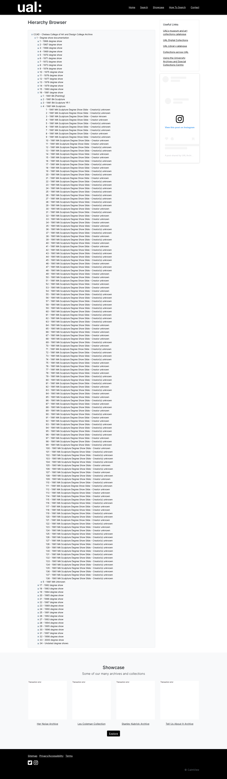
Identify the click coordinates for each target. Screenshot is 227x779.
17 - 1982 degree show (51, 585)
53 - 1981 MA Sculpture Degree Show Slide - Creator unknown (77, 287)
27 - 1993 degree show (51, 619)
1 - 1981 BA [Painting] (54, 96)
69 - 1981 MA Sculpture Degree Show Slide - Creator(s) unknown (79, 342)
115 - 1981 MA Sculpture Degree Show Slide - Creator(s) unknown (79, 499)
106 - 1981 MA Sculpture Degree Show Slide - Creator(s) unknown (79, 469)
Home (132, 7)
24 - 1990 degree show (51, 609)
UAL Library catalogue (175, 46)
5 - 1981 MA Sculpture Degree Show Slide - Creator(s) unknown (78, 123)
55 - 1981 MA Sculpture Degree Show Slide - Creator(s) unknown (79, 294)
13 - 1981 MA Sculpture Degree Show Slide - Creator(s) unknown (78, 150)
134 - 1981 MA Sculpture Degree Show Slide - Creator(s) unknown (79, 564)
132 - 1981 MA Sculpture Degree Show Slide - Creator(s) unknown (79, 557)
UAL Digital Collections (175, 40)
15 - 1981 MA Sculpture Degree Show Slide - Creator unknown (77, 157)
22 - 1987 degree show (51, 602)
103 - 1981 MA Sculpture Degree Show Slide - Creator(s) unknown (79, 458)
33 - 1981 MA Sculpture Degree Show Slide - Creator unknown (77, 219)
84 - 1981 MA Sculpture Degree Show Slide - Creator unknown (77, 393)
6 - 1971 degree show (51, 58)
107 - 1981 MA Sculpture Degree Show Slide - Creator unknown (78, 472)
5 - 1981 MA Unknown (54, 581)
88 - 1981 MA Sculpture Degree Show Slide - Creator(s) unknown (79, 407)
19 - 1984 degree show (51, 592)
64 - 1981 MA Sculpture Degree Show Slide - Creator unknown (77, 325)
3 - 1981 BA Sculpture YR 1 (56, 102)
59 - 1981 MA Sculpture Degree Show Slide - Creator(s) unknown (79, 308)
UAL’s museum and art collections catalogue (175, 32)
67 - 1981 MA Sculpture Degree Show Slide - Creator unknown (77, 335)
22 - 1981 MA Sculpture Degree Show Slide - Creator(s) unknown (78, 181)
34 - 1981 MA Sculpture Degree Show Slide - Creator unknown (77, 222)
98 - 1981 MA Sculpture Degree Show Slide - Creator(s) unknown (79, 441)
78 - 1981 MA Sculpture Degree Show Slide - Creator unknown (77, 373)
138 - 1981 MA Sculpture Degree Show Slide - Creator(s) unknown (79, 578)
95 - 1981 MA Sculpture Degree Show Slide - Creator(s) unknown (79, 431)
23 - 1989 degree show (51, 605)
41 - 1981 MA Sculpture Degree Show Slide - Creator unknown (77, 246)
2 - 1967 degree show (51, 44)
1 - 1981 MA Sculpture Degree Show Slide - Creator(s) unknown (78, 109)
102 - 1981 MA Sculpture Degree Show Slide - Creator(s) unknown (79, 455)
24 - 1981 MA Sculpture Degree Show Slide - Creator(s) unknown (79, 188)
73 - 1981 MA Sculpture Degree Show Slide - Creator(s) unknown (79, 355)
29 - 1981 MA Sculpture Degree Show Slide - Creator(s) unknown (79, 205)
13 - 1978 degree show (51, 82)
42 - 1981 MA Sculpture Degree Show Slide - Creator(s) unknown (79, 250)
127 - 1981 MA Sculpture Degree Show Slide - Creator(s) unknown (79, 540)
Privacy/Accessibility (51, 755)
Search (144, 7)
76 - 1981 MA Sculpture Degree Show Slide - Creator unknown (77, 366)
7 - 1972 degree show (51, 61)
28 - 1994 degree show (51, 622)
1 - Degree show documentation (53, 37)
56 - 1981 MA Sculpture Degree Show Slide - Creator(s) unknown (79, 297)
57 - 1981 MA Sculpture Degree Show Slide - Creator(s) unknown (79, 301)
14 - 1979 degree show (51, 85)
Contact (195, 7)
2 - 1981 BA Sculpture (54, 99)
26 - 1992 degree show (51, 616)
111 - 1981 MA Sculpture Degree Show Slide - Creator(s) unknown (79, 485)
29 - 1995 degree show (51, 626)
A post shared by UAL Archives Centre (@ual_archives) (192, 155)
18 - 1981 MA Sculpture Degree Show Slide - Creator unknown (77, 167)
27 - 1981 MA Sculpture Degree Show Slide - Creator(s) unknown (78, 198)
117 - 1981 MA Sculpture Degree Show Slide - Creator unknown (78, 506)
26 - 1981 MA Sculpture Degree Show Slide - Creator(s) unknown (79, 195)
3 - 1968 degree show (51, 48)
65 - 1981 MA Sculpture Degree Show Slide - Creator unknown (77, 328)
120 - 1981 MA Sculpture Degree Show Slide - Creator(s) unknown (79, 516)
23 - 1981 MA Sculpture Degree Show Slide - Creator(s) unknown (79, 184)
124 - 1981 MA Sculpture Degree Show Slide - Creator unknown (78, 530)
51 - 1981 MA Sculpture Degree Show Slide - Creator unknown (77, 280)
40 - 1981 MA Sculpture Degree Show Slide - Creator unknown (77, 243)
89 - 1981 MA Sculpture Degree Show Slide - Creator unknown (77, 410)
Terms (69, 755)
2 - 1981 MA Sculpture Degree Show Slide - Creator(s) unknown (78, 113)
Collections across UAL (175, 52)
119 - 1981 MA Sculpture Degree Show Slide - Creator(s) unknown (79, 513)
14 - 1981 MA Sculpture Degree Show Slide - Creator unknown (77, 154)
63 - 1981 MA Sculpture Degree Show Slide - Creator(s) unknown (79, 321)
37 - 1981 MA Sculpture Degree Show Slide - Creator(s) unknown (79, 232)
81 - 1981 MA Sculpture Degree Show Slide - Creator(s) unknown (78, 383)
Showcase (158, 7)
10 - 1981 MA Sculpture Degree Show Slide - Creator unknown (77, 140)
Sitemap (32, 755)
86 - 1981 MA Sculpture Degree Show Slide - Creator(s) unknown (79, 400)
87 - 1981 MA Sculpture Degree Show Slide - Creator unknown (77, 403)
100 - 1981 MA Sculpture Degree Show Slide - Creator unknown (78, 448)
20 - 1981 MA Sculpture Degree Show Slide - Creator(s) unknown (79, 174)
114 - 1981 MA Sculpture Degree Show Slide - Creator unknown (78, 496)
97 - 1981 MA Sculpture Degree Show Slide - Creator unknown (77, 438)
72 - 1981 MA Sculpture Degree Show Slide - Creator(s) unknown (78, 352)
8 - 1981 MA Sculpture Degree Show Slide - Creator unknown (77, 133)
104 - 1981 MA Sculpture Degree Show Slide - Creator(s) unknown (79, 462)
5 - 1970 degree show (51, 55)
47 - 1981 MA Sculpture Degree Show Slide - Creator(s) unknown (79, 267)
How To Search (177, 7)
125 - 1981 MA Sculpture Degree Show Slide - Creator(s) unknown (79, 533)
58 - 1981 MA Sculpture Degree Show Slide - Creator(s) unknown (79, 304)
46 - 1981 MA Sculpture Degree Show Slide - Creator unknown (77, 263)
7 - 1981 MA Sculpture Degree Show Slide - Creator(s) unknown (78, 130)
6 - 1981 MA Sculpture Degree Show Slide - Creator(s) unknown (78, 126)
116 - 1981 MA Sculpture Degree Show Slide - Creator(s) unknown (79, 503)
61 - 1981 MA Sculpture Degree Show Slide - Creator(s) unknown (78, 314)
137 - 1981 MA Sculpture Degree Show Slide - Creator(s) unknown (79, 574)
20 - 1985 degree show (51, 595)
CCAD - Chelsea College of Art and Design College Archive (63, 34)
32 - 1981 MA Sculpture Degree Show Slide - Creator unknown (77, 215)
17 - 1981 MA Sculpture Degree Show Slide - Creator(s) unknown (78, 164)
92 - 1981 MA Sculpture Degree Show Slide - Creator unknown (77, 421)
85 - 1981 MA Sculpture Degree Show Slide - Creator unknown (77, 397)
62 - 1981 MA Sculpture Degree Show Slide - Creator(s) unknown (79, 318)
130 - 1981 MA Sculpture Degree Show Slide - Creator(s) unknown (79, 551)
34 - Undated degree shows (54, 643)
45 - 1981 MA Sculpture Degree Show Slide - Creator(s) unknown (79, 260)
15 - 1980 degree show (51, 89)
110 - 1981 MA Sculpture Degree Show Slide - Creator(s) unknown (79, 482)
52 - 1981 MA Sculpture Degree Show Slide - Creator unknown (77, 284)
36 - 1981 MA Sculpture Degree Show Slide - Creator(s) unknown (79, 229)
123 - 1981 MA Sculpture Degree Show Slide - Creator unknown (78, 527)
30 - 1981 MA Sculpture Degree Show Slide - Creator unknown (77, 208)
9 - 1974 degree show (51, 68)
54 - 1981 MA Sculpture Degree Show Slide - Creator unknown (77, 291)
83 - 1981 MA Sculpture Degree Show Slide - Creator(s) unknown (79, 390)
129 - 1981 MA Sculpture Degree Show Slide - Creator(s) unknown (79, 547)
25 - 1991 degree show (51, 612)
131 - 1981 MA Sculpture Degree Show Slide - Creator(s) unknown (79, 554)
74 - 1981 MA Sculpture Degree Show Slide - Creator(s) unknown (78, 359)
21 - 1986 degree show (51, 599)
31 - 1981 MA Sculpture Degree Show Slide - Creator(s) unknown (78, 212)
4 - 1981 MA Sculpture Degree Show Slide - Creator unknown (77, 119)
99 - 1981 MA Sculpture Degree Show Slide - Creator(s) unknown (79, 444)
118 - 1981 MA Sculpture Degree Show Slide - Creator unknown (78, 510)
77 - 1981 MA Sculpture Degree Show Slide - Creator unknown (77, 369)
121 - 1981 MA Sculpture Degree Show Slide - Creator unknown (78, 520)
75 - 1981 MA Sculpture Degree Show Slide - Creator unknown (77, 362)
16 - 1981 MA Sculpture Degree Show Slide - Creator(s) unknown (78, 161)
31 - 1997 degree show (51, 633)
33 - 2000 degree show (52, 640)
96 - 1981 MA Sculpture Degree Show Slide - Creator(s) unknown (79, 434)
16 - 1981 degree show (51, 92)
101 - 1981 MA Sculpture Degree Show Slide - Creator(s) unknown (79, 451)
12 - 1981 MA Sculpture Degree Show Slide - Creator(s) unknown (78, 147)
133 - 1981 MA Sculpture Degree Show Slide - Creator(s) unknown (79, 561)
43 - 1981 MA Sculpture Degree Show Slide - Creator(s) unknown (79, 253)
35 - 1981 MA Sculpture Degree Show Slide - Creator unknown (77, 226)
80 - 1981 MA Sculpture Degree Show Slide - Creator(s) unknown (79, 380)
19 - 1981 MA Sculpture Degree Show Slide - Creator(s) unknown (78, 171)
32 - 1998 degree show (51, 636)
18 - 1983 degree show (51, 588)
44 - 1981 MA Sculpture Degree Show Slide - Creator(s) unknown (79, 256)
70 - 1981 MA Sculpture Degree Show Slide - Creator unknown (77, 345)
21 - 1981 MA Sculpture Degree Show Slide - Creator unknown (77, 178)
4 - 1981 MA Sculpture (54, 106)
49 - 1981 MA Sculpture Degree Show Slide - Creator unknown (77, 273)
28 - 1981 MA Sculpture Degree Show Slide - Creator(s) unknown (79, 202)
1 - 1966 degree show (51, 41)
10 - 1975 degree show (51, 72)
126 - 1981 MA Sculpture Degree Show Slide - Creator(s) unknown (79, 537)
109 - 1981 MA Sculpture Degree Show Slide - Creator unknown (78, 479)
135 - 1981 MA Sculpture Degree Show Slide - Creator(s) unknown (79, 568)
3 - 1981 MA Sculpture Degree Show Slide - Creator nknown (76, 116)
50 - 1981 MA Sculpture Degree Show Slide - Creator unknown (77, 277)
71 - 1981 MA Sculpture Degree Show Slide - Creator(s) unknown (78, 349)
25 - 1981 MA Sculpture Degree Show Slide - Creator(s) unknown (79, 191)
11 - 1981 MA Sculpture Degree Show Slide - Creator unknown (77, 143)
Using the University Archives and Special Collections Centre (174, 61)
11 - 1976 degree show (51, 75)
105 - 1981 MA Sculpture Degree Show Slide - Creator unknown (78, 465)
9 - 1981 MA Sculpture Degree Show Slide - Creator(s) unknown (78, 137)
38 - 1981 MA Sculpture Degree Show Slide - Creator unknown (77, 236)
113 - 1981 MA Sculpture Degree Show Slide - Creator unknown (78, 492)
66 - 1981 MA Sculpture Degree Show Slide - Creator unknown (77, 332)
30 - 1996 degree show (52, 629)
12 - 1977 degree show (51, 78)
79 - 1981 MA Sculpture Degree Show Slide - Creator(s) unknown (79, 376)
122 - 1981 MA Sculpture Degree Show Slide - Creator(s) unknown (79, 523)
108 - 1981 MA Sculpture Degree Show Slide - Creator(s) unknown (79, 475)
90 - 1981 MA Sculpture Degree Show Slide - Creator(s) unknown (79, 414)
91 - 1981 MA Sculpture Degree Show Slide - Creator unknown (77, 417)
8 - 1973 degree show (51, 65)
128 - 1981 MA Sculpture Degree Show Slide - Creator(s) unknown (79, 544)
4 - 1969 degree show (51, 51)
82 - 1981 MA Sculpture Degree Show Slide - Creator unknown (77, 386)
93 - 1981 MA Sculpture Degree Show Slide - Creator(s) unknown (79, 424)
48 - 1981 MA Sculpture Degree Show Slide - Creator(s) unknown (79, 270)
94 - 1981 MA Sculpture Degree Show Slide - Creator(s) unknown (79, 427)
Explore (113, 733)
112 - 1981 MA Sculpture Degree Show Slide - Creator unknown (78, 489)
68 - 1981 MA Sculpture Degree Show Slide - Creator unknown (77, 338)
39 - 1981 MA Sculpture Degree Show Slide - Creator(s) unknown (79, 239)
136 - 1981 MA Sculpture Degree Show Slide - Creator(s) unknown (79, 571)
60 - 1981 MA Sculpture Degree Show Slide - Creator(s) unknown (79, 311)
